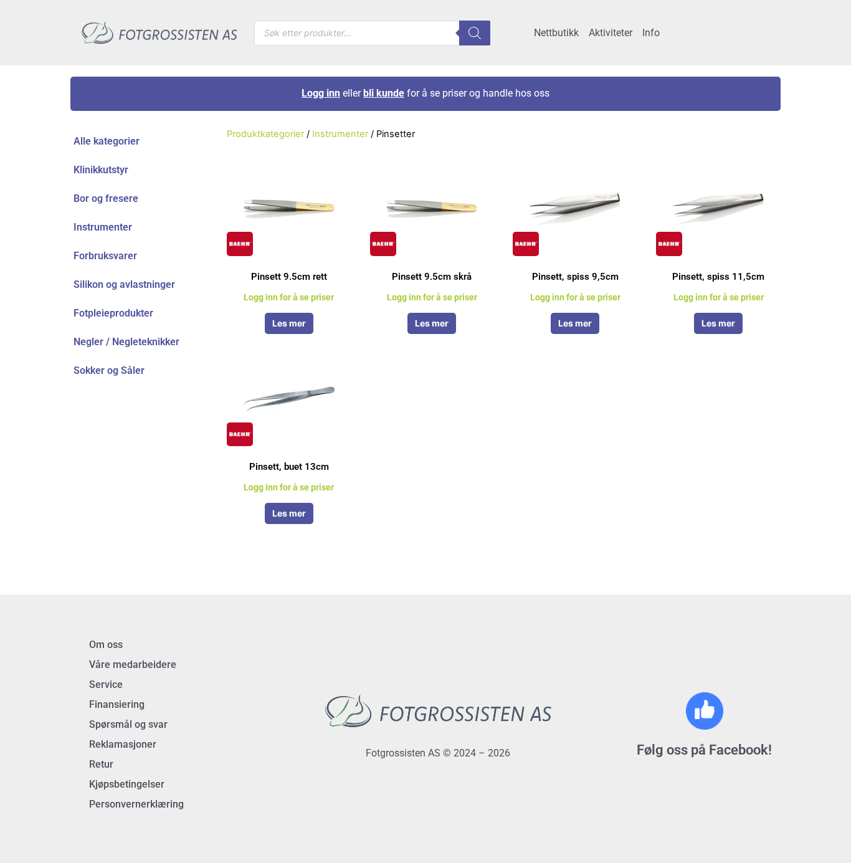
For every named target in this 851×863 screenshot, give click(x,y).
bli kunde (383, 93)
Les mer (289, 323)
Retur (101, 764)
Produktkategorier (265, 134)
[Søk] (474, 33)
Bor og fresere (106, 198)
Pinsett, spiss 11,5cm (718, 276)
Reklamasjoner (122, 744)
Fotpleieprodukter (113, 313)
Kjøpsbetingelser (126, 784)
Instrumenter (103, 227)
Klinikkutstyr (101, 170)
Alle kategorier (107, 141)
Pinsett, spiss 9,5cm (575, 276)
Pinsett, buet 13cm (289, 466)
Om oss (106, 645)
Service (106, 684)
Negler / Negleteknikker (126, 342)
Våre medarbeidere (132, 664)
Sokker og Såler (109, 370)
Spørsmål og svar (128, 724)
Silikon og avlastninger (124, 284)
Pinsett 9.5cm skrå (432, 276)
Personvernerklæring (136, 804)
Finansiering (117, 704)
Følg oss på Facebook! (704, 750)
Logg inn (321, 93)
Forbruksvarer (105, 256)
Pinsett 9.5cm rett (289, 276)
